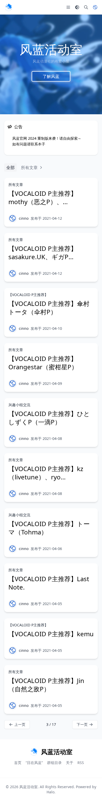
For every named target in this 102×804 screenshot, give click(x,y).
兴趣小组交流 (19, 404)
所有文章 (15, 184)
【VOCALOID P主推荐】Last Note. (48, 582)
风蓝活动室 (28, 786)
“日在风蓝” (34, 762)
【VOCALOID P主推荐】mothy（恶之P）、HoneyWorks (42, 201)
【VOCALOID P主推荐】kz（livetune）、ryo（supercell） (45, 477)
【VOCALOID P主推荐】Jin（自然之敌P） (46, 684)
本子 (41, 144)
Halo (50, 791)
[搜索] (86, 7)
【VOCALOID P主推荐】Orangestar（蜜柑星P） (43, 362)
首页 (17, 762)
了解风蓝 (51, 76)
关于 (69, 762)
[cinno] (12, 218)
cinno (24, 218)
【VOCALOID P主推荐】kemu (51, 633)
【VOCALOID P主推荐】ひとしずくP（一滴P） (49, 417)
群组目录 (54, 762)
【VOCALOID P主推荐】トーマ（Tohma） (49, 527)
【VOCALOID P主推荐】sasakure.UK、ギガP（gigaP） (42, 256)
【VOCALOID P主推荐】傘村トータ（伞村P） (48, 307)
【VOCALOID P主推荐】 (28, 294)
